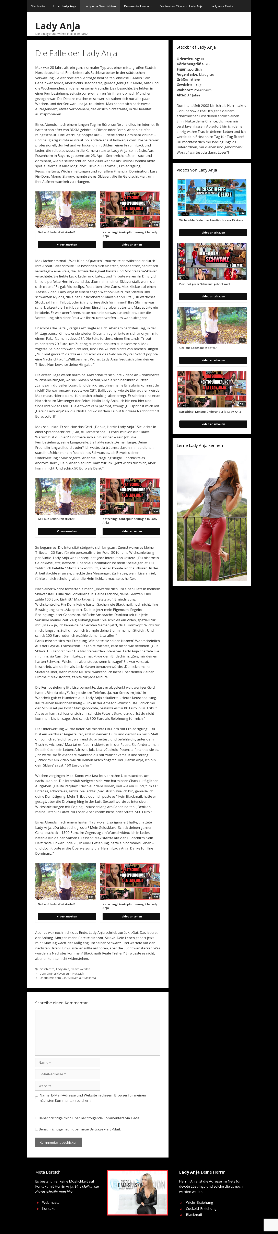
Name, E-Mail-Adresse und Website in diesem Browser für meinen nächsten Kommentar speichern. (93, 1098)
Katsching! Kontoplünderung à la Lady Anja (130, 234)
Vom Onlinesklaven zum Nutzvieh (62, 973)
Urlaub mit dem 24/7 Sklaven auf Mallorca (68, 978)
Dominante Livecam (137, 6)
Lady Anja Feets (222, 6)
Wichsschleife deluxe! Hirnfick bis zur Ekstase (211, 220)
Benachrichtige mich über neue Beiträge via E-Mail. (80, 1129)
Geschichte (47, 969)
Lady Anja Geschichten (100, 6)
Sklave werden (80, 969)
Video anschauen (213, 232)
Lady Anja (57, 26)
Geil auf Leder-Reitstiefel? (56, 232)
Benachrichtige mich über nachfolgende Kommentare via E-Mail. (90, 1118)
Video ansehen (67, 244)
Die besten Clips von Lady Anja (181, 6)
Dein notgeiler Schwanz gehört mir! (204, 284)
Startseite (38, 6)
